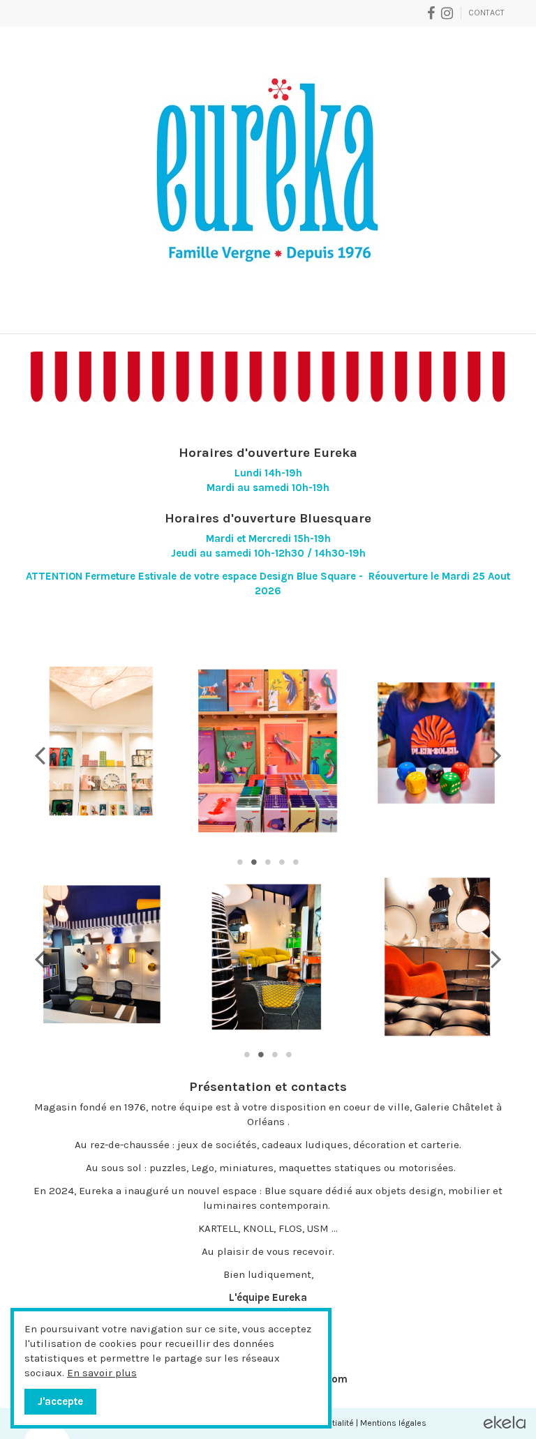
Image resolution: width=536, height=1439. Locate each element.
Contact (486, 12)
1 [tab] (240, 862)
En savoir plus (102, 1372)
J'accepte (60, 1401)
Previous (40, 754)
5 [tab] (296, 862)
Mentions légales (393, 1423)
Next (495, 754)
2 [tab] (254, 862)
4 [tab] (282, 862)
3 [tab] (268, 862)
